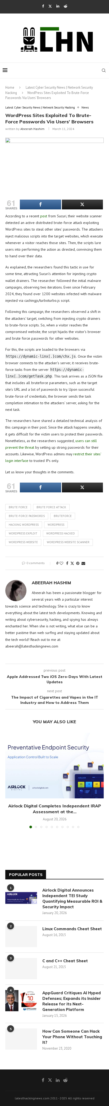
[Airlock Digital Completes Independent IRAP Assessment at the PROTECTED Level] (54, 765)
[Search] (103, 70)
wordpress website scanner (68, 542)
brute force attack (51, 507)
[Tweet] (82, 204)
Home (9, 87)
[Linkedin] (57, 6)
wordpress (56, 525)
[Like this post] (61, 563)
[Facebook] (43, 6)
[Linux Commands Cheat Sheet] (21, 936)
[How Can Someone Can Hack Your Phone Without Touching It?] (21, 1039)
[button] (9, 780)
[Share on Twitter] (72, 563)
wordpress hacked (60, 533)
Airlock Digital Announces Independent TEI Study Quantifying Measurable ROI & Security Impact (72, 898)
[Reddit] (65, 6)
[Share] (40, 204)
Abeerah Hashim (32, 129)
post (43, 216)
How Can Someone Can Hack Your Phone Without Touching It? (72, 1037)
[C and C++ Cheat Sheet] (21, 968)
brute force (18, 507)
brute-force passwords (27, 516)
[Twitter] (50, 6)
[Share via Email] (83, 563)
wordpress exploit (23, 533)
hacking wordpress (24, 525)
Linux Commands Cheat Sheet (72, 928)
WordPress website (23, 542)
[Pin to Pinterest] (77, 563)
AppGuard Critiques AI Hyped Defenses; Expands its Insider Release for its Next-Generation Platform (71, 1001)
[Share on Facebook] (67, 563)
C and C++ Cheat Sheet (65, 960)
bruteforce (63, 516)
